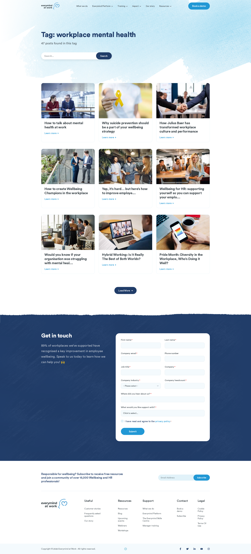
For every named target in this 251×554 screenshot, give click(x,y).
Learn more (50, 133)
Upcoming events (122, 519)
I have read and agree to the (148, 421)
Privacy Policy (201, 517)
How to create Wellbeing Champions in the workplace (66, 191)
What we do (82, 6)
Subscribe (181, 516)
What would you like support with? (138, 407)
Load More (124, 290)
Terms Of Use (202, 524)
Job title (125, 366)
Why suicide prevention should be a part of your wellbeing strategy (125, 127)
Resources (164, 6)
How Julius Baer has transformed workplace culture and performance (178, 127)
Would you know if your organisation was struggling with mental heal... (65, 258)
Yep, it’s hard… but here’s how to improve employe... (124, 191)
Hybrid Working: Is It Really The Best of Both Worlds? (123, 256)
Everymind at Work (67, 549)
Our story (150, 6)
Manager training (151, 526)
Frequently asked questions (92, 514)
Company (170, 366)
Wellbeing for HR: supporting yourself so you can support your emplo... (181, 193)
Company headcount (175, 380)
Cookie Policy (201, 510)
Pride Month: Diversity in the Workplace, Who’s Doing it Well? (181, 258)
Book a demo (199, 5)
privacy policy (162, 421)
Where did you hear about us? (136, 393)
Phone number (172, 353)
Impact (135, 6)
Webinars (122, 526)
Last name (170, 339)
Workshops (123, 530)
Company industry (130, 380)
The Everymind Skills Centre (152, 519)
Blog (120, 513)
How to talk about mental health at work (63, 125)
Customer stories (92, 509)
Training (121, 6)
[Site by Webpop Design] (125, 549)
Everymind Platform (101, 6)
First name (126, 339)
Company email (129, 353)
